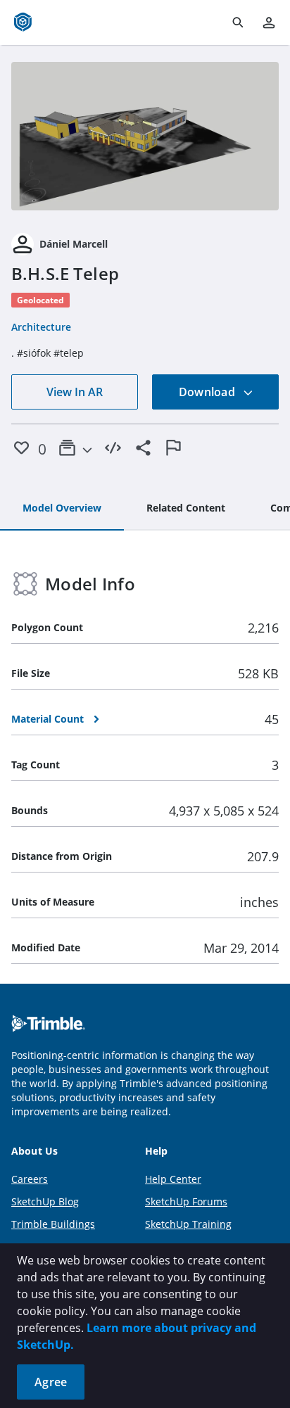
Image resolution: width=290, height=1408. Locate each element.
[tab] (62, 509)
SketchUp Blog (45, 1201)
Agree (50, 1382)
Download (208, 392)
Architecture (41, 327)
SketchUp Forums (186, 1201)
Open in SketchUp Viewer (145, 136)
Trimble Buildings (53, 1224)
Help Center (173, 1179)
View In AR (74, 392)
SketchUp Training (188, 1224)
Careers (29, 1179)
